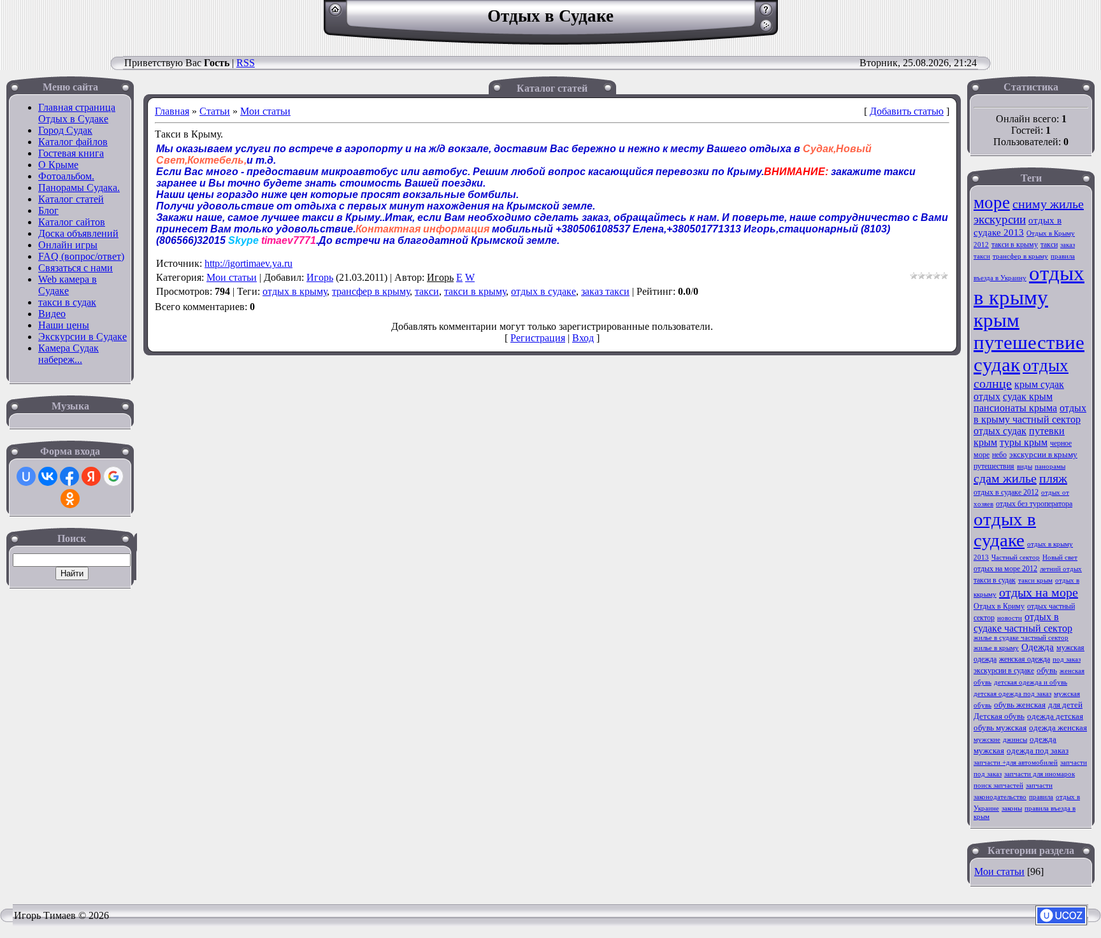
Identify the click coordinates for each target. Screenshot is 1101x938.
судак (997, 365)
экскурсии (1000, 219)
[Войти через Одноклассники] (70, 498)
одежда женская (1058, 727)
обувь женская (1020, 704)
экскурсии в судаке (1004, 670)
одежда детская (1055, 716)
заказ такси (605, 291)
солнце (993, 383)
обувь (1047, 670)
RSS (245, 62)
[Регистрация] (766, 13)
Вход (583, 337)
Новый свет (1059, 557)
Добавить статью (907, 111)
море (992, 202)
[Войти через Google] (113, 476)
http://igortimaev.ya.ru (248, 263)
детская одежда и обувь (1030, 682)
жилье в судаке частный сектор (1021, 637)
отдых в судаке (543, 291)
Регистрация (537, 337)
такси (427, 291)
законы (1012, 808)
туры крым (1023, 442)
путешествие (1029, 342)
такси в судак (995, 580)
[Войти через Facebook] (69, 476)
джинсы (1015, 739)
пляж (1053, 478)
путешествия (994, 466)
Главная (172, 111)
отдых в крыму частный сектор (1030, 413)
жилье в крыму (996, 647)
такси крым (1035, 580)
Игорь (319, 277)
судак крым (1028, 396)
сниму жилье (1048, 204)
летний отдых (1061, 568)
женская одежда (1024, 659)
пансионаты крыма (1015, 407)
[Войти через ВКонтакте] (47, 476)
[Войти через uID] (26, 476)
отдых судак (1000, 430)
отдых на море (1038, 592)
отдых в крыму (295, 291)
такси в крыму (475, 291)
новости (1009, 618)
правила (1041, 796)
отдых (1046, 365)
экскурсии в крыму (1043, 454)
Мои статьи (265, 111)
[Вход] (766, 29)
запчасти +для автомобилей (1016, 762)
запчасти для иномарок (1039, 774)
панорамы (1050, 466)
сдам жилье (1005, 478)
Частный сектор (1015, 557)
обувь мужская (1000, 727)
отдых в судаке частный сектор (1023, 622)
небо (999, 454)
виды (1024, 466)
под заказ (1067, 659)
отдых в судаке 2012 (1006, 492)
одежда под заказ (1038, 750)
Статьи (214, 111)
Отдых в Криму (999, 606)
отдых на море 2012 (1005, 568)
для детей (1065, 704)
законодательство (1000, 796)
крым (996, 320)
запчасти (1039, 785)
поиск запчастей (998, 785)
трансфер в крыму (371, 291)
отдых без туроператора (1034, 503)
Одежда (1037, 647)
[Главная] (335, 13)
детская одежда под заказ (1012, 693)
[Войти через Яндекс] (91, 476)
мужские (987, 739)
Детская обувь (999, 716)
